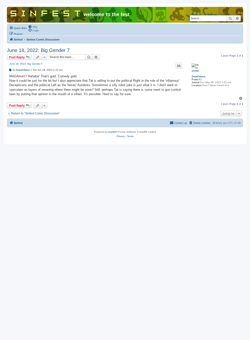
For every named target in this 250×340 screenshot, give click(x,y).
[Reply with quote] (179, 66)
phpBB (112, 131)
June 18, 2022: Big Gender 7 (38, 50)
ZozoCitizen (198, 76)
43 (200, 79)
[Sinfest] (45, 12)
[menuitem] (32, 26)
